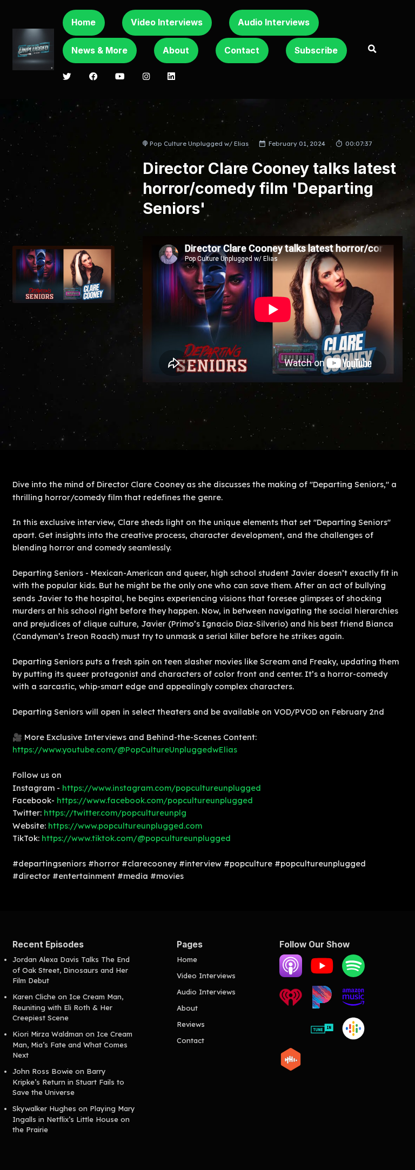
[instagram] (146, 77)
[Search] (372, 50)
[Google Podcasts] (353, 1037)
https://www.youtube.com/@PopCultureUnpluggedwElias (124, 749)
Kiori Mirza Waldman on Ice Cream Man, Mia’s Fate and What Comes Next (72, 1044)
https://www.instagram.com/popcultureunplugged (161, 788)
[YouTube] (322, 974)
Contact (241, 50)
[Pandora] (322, 1005)
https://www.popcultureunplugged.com (125, 826)
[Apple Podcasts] (290, 974)
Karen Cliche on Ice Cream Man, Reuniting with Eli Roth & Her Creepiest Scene (67, 1007)
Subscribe (316, 50)
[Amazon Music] (353, 1005)
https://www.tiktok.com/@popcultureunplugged (136, 838)
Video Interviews (167, 22)
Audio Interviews (274, 22)
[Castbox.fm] (290, 1068)
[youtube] (120, 77)
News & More (99, 50)
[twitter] (67, 77)
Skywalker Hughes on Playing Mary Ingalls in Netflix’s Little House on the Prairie (73, 1119)
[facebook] (93, 77)
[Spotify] (353, 974)
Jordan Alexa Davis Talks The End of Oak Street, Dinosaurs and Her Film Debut (71, 970)
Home (83, 22)
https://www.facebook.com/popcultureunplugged (155, 800)
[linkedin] (171, 77)
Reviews (191, 1024)
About (176, 50)
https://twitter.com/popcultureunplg (115, 813)
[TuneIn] (322, 1037)
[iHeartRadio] (290, 1005)
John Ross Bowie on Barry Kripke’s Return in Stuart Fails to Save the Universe (68, 1082)
